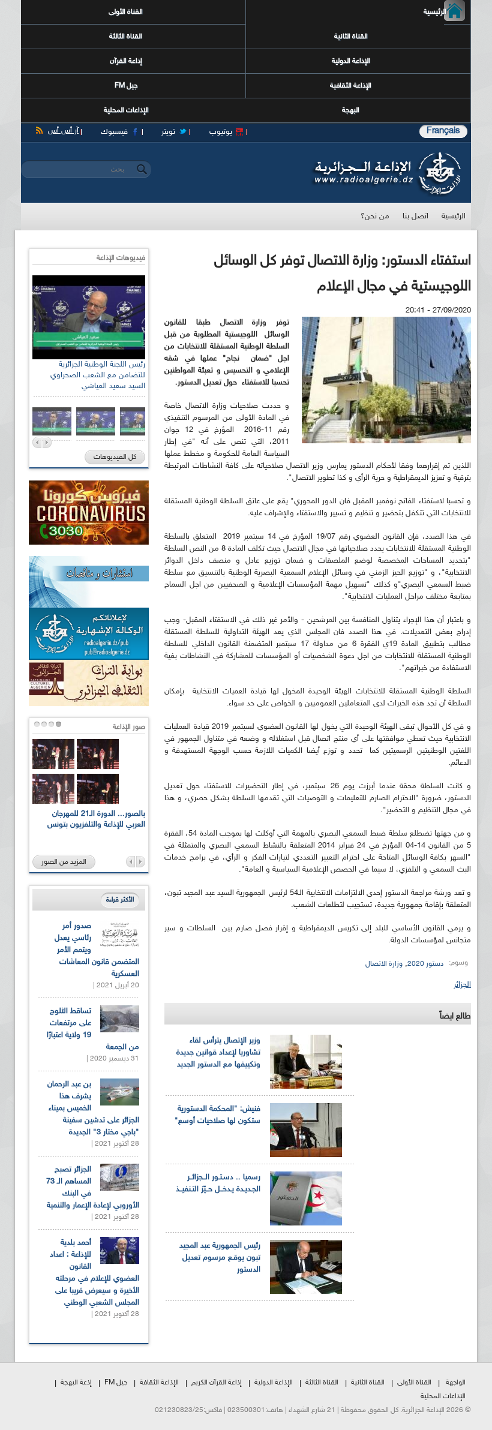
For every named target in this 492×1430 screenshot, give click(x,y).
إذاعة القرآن (126, 61)
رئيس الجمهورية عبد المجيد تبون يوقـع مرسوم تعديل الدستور (219, 1258)
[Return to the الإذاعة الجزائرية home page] (385, 155)
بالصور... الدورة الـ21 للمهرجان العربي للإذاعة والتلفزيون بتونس (96, 819)
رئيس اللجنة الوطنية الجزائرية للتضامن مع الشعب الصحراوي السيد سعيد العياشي (97, 375)
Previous (36, 442)
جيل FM (126, 86)
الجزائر (462, 985)
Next (47, 442)
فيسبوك (114, 132)
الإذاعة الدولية (351, 61)
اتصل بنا (415, 216)
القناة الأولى (126, 12)
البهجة (350, 110)
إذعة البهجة (76, 1382)
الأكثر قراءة (120, 900)
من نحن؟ (375, 216)
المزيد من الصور (63, 862)
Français (443, 131)
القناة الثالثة (125, 36)
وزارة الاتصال (384, 964)
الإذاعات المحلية (126, 110)
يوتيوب (220, 132)
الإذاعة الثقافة (159, 1382)
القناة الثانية (351, 36)
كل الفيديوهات (115, 457)
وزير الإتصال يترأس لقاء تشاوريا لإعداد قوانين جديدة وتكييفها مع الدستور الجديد (218, 1053)
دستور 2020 (425, 964)
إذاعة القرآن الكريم (216, 1382)
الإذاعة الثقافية (350, 86)
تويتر (168, 132)
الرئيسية (445, 12)
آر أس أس (63, 131)
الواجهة (456, 1382)
